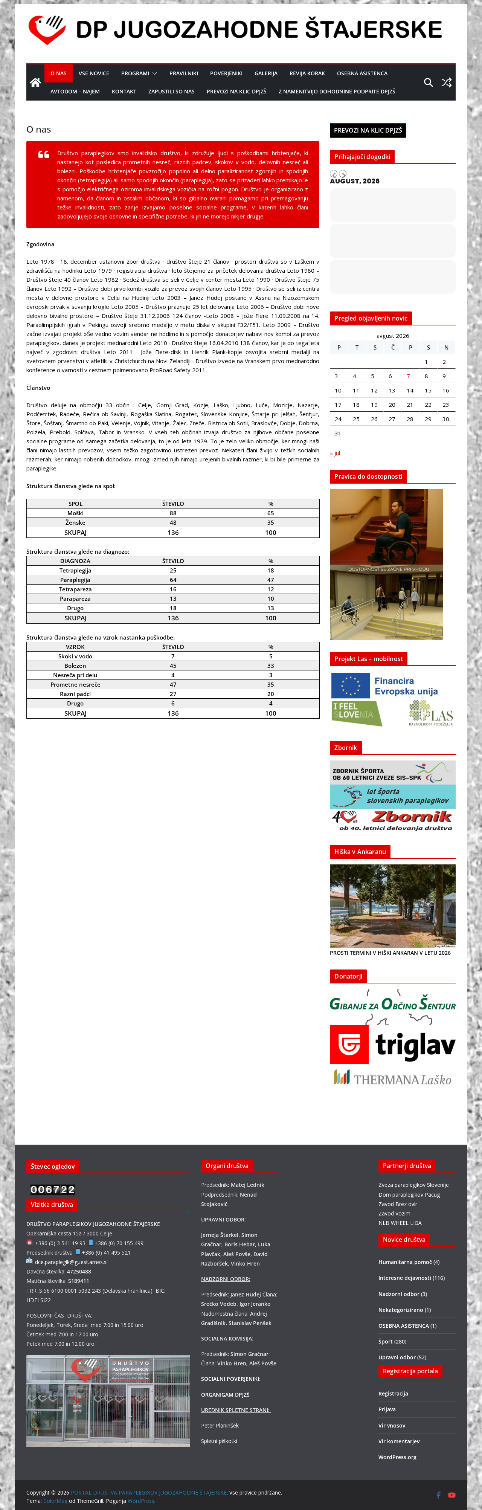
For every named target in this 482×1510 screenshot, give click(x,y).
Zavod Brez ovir (397, 1204)
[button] (153, 73)
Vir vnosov (391, 1425)
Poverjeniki (226, 73)
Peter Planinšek (220, 1425)
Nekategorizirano (400, 1309)
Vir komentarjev (398, 1441)
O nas (58, 73)
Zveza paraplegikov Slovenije (413, 1184)
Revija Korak (307, 73)
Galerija (266, 73)
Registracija (393, 1393)
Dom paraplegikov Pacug (409, 1194)
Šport (385, 1341)
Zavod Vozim (394, 1213)
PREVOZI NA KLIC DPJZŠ (237, 91)
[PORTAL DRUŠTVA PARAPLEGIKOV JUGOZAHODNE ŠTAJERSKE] (35, 82)
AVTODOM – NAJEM (75, 91)
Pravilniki (183, 73)
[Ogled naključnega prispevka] (447, 82)
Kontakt (124, 91)
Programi (135, 73)
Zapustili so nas (171, 91)
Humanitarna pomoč (405, 1262)
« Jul (335, 453)
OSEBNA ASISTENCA (362, 73)
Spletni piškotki (219, 1440)
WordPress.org (397, 1457)
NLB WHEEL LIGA (400, 1222)
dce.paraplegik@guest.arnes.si (71, 1262)
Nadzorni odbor (398, 1294)
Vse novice (94, 73)
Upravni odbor (397, 1357)
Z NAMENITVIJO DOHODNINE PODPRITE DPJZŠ (337, 91)
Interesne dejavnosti (404, 1277)
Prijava (387, 1409)
